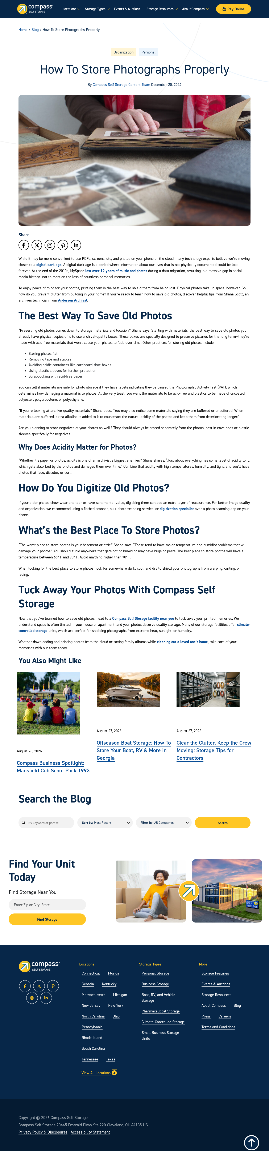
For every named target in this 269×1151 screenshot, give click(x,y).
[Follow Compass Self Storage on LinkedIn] (76, 245)
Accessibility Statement (90, 1132)
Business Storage (155, 984)
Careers (225, 1016)
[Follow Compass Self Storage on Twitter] (37, 245)
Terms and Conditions (218, 1027)
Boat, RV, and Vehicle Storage (158, 997)
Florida (113, 973)
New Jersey (91, 1005)
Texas (110, 1059)
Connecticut (91, 973)
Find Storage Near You (33, 892)
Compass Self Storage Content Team (121, 84)
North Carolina (93, 1016)
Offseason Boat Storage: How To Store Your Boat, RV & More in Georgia (134, 750)
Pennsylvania (92, 1027)
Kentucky (109, 984)
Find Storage (47, 919)
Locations (69, 9)
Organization (123, 52)
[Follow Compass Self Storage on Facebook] (23, 245)
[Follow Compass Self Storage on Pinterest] (63, 246)
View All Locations (96, 1073)
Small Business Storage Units (160, 1035)
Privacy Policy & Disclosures (42, 1132)
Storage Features (215, 973)
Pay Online (236, 9)
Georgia (88, 984)
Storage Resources (160, 9)
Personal (148, 52)
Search (223, 823)
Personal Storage (155, 973)
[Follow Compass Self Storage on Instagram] (50, 245)
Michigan (120, 994)
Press (206, 1016)
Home (23, 29)
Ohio (116, 1016)
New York (115, 1005)
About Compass (193, 9)
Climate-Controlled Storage (163, 1022)
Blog (35, 29)
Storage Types (95, 9)
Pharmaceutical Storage (161, 1011)
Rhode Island (92, 1037)
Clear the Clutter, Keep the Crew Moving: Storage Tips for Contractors (214, 750)
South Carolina (93, 1048)
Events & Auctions (127, 9)
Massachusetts (93, 994)
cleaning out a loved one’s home (182, 641)
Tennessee (90, 1059)
